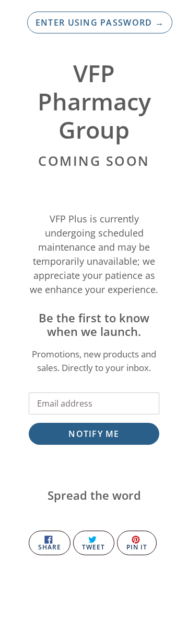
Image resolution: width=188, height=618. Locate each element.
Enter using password (100, 22)
